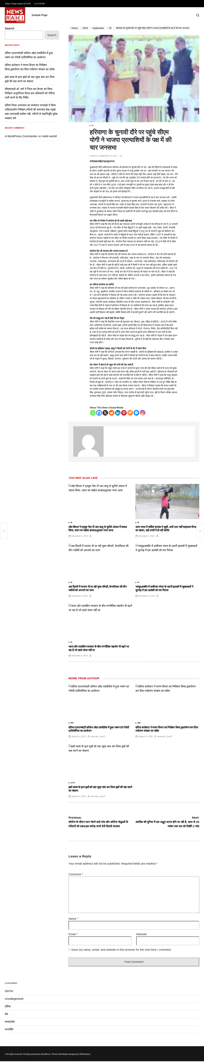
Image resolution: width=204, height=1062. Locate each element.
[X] (105, 413)
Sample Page (39, 15)
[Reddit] (111, 413)
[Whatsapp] (93, 413)
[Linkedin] (117, 413)
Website (141, 934)
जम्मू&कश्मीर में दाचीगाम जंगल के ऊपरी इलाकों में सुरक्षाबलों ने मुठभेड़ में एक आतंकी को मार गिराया (164, 588)
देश (92, 125)
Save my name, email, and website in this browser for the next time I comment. (121, 949)
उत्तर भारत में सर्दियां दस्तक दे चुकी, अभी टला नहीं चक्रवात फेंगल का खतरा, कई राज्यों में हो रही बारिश (166, 528)
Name (73, 918)
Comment (76, 874)
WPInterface (85, 1054)
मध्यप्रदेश (10, 1021)
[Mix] (130, 413)
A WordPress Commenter (21, 136)
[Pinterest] (124, 413)
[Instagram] (142, 413)
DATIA (72, 783)
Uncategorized (14, 998)
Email (73, 934)
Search (9, 28)
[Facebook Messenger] (136, 413)
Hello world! (49, 136)
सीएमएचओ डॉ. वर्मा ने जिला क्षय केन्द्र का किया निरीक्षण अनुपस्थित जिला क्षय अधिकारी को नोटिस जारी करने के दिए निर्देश (30, 93)
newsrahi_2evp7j (97, 736)
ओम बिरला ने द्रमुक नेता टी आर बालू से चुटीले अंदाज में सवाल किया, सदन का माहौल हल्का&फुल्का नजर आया (98, 528)
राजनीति (9, 1029)
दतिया (71, 723)
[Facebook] (99, 413)
